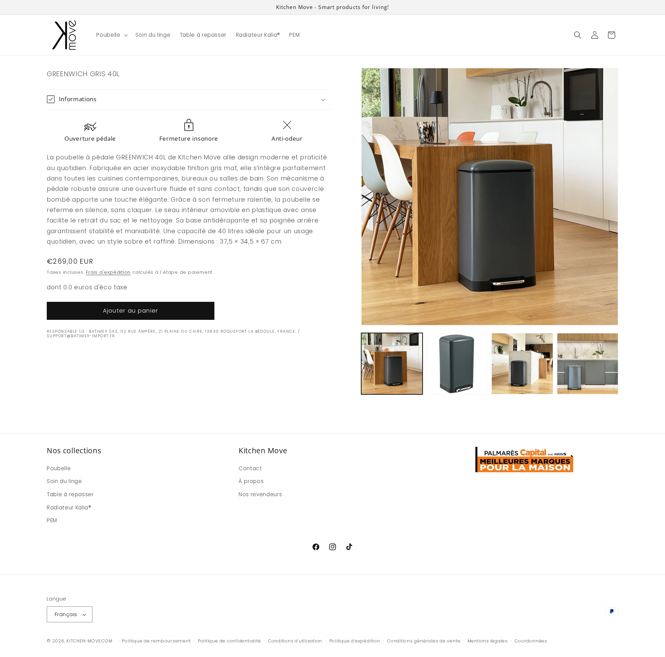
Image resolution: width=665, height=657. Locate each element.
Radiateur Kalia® (69, 507)
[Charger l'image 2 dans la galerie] (457, 363)
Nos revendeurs (260, 494)
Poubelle (59, 468)
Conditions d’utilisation (295, 641)
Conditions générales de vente (423, 641)
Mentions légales (488, 641)
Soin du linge (64, 481)
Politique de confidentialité (229, 641)
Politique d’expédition (354, 641)
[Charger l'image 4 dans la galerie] (587, 363)
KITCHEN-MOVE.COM (89, 641)
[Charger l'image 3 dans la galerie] (522, 363)
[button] (111, 35)
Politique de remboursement (156, 641)
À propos (251, 481)
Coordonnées (531, 641)
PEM (52, 520)
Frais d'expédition (108, 272)
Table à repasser (70, 494)
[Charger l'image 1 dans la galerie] (392, 363)
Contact (250, 468)
